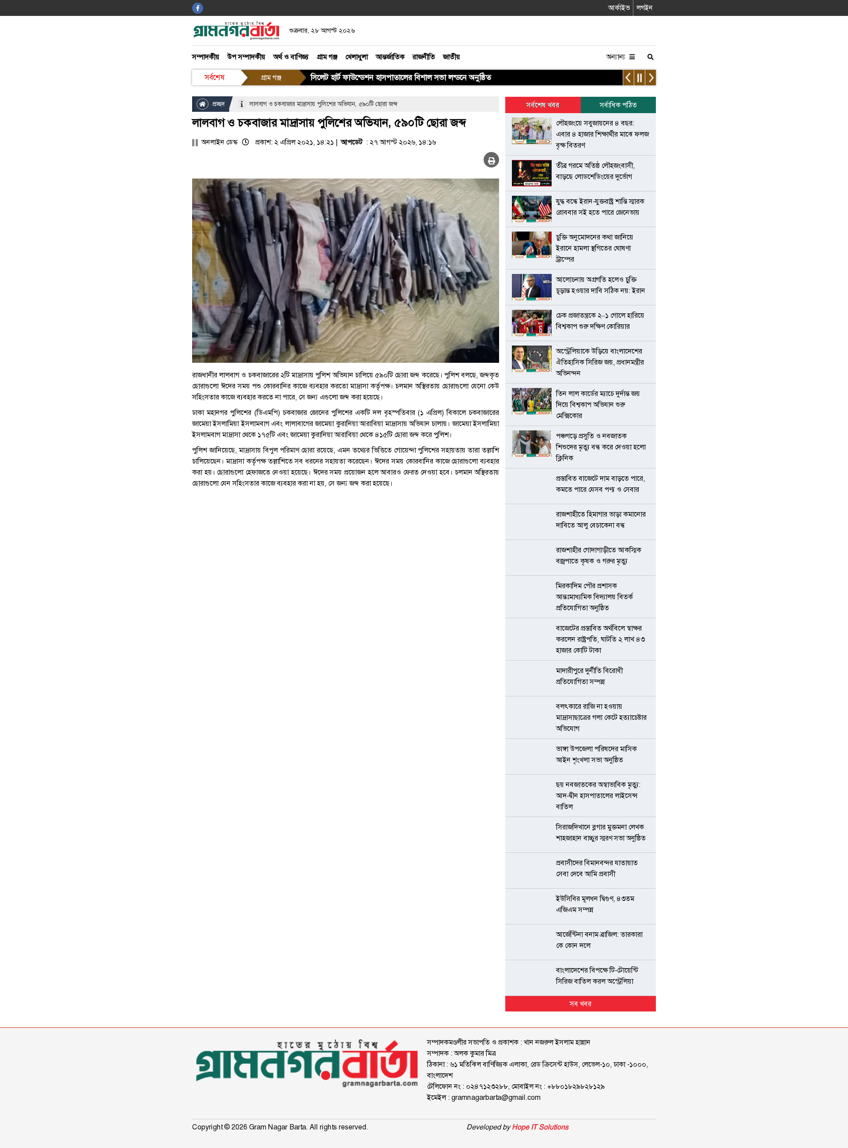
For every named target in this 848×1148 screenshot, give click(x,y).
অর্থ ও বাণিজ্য (291, 56)
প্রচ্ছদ (218, 104)
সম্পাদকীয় (206, 56)
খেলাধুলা (356, 56)
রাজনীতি (424, 56)
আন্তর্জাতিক (390, 56)
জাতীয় (451, 56)
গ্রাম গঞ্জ (327, 56)
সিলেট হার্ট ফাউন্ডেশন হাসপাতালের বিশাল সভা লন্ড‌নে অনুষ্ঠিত (400, 77)
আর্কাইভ (619, 7)
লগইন (644, 7)
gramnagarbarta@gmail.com (496, 1097)
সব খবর (580, 1003)
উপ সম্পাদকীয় (246, 56)
